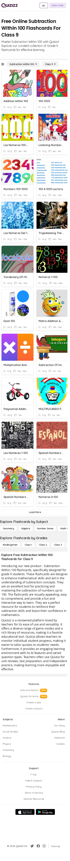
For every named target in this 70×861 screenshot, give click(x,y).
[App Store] (24, 812)
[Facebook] (38, 846)
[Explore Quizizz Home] (9, 5)
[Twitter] (32, 846)
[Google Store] (45, 812)
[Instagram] (44, 846)
